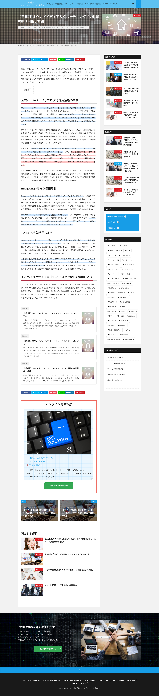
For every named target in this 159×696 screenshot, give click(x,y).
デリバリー (113, 274)
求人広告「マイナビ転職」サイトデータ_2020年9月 (66, 554)
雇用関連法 (129, 339)
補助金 (129, 330)
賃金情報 (125, 335)
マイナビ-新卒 (61, 27)
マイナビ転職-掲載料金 (93, 4)
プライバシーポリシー (106, 680)
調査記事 (113, 335)
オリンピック (114, 260)
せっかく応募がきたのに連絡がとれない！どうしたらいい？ (131, 116)
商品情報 (113, 302)
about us (110, 386)
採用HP (134, 311)
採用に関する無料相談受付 (59, 485)
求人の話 (48, 27)
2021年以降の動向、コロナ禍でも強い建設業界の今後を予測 (131, 65)
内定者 (122, 292)
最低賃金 (131, 316)
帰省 (123, 307)
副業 (132, 292)
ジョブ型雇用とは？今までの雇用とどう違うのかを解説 (68, 570)
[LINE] (61, 59)
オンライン (127, 260)
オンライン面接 (114, 264)
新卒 (111, 316)
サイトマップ (131, 680)
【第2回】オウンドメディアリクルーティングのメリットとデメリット (51, 342)
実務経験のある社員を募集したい (41, 458)
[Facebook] (26, 59)
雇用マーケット (114, 339)
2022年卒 (125, 246)
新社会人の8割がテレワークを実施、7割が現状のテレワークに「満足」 (131, 167)
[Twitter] (35, 59)
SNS (55, 27)
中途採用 (128, 283)
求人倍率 (124, 320)
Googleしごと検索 (115, 250)
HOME (22, 46)
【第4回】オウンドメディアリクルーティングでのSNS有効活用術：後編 (51, 369)
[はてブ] (44, 59)
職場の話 (118, 74)
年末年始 (112, 311)
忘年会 (123, 311)
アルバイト (125, 255)
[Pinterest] (80, 59)
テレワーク (128, 269)
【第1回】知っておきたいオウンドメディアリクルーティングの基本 (51, 314)
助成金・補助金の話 (117, 216)
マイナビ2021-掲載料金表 (116, 363)
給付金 (112, 325)
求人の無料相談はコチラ (48, 649)
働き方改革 (125, 288)
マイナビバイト (130, 278)
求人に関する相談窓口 (115, 380)
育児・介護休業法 (115, 330)
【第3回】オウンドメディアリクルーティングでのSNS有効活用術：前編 (56, 46)
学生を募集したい (35, 465)
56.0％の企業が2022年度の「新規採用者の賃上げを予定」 (131, 180)
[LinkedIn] (69, 59)
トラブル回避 (127, 274)
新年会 (121, 316)
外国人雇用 (125, 302)
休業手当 (112, 288)
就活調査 (76, 27)
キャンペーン (129, 264)
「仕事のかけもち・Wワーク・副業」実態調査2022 (131, 154)
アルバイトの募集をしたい (38, 461)
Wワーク (112, 255)
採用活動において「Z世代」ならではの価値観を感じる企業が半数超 (131, 141)
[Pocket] (53, 59)
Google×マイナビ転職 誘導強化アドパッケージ (131, 102)
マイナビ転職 (69, 27)
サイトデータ (114, 269)
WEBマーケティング (110, 4)
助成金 (112, 297)
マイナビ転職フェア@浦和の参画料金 (60, 585)
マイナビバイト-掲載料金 (74, 4)
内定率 (112, 292)
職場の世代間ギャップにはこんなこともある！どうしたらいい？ (131, 78)
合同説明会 (123, 297)
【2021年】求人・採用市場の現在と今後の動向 (131, 91)
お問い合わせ (90, 680)
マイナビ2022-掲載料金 (55, 4)
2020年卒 (113, 246)
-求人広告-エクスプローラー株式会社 (86, 688)
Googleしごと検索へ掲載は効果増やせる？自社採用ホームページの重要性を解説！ (70, 540)
